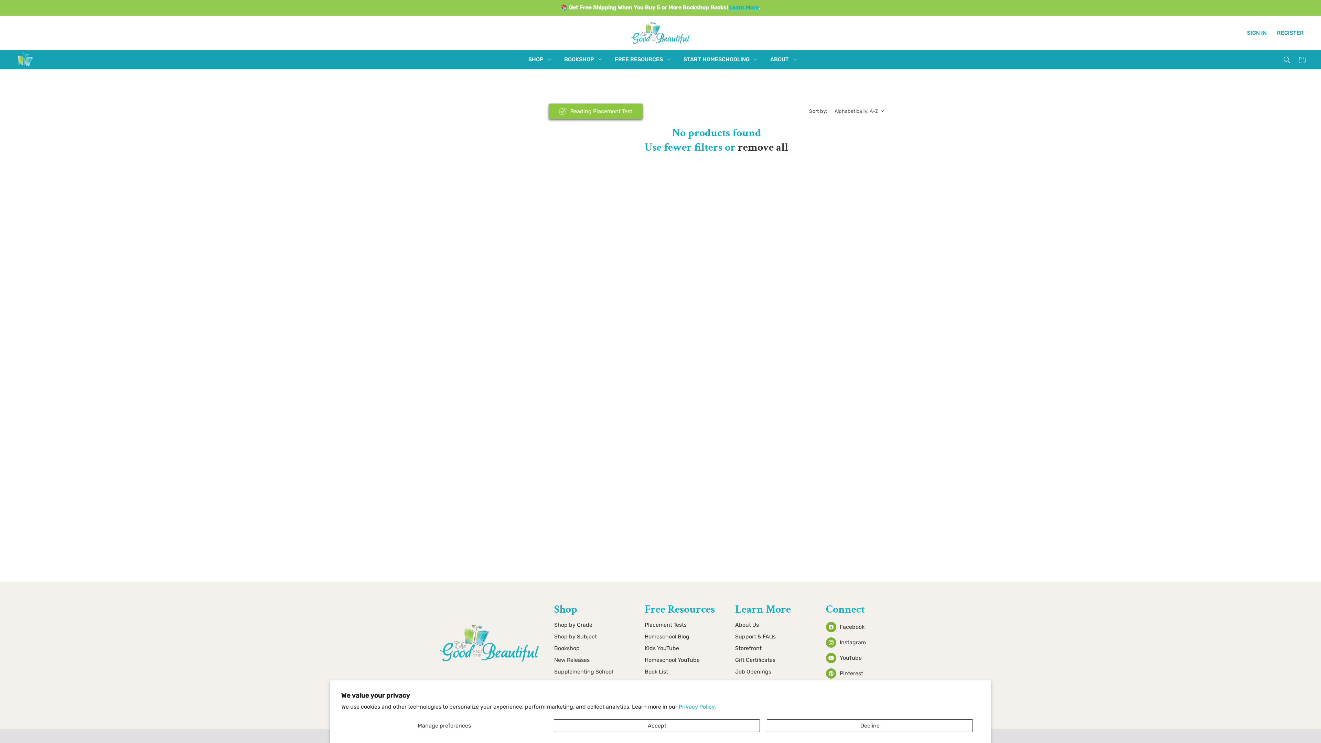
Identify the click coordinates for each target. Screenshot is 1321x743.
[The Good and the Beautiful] (25, 66)
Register (1290, 33)
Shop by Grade (573, 625)
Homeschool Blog (667, 636)
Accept (657, 725)
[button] (536, 59)
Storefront (748, 648)
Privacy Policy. (697, 706)
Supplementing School (583, 671)
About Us (747, 625)
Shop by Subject (575, 636)
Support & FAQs (755, 636)
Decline (870, 725)
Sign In (1257, 33)
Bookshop (567, 648)
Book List (656, 671)
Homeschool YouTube (672, 660)
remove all (763, 147)
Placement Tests (666, 625)
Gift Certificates (755, 660)
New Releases (572, 660)
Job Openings (753, 671)
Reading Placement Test (601, 111)
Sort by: (818, 111)
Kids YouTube (662, 648)
